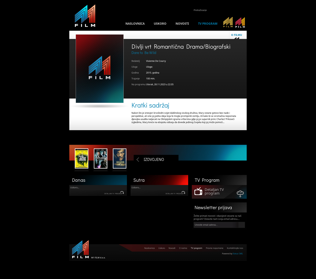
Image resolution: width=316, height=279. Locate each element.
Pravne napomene (214, 247)
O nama (183, 247)
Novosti (182, 24)
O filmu (236, 35)
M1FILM (85, 17)
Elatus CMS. (238, 253)
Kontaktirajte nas (235, 247)
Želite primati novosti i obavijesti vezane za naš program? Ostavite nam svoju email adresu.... (217, 217)
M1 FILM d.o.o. (80, 250)
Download (240, 193)
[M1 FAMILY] (240, 23)
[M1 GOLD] (228, 23)
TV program (207, 24)
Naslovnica (135, 24)
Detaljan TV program (113, 194)
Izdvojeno (154, 159)
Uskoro (160, 24)
